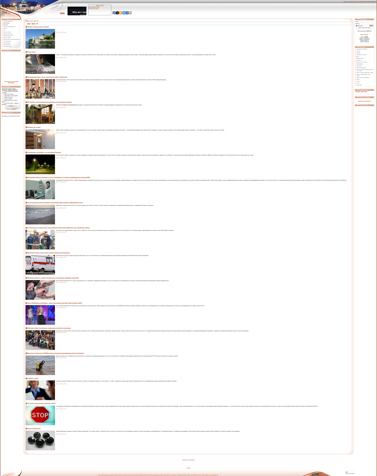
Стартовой (350, 1)
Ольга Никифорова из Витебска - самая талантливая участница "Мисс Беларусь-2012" (54, 303)
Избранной (355, 1)
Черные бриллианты (34, 428)
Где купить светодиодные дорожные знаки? (41, 403)
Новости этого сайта (361, 62)
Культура (358, 60)
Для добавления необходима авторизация (11, 82)
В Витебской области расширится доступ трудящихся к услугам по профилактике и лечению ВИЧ (58, 177)
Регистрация (367, 27)
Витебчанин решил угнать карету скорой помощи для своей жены (48, 252)
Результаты (7, 107)
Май (35, 20)
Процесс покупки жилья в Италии (38, 26)
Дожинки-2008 (359, 58)
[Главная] (3, 5)
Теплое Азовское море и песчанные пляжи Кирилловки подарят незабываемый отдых (55, 202)
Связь (358, 79)
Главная (27, 20)
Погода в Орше (100, 5)
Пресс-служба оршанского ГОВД (364, 72)
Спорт (358, 83)
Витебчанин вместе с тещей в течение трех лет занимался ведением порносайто (53, 278)
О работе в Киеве (32, 378)
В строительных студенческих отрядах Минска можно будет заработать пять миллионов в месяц (58, 227)
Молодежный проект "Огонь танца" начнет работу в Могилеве (47, 77)
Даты (357, 56)
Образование (359, 64)
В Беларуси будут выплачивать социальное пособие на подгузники (49, 328)
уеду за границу (8, 98)
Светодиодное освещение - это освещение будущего (44, 152)
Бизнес (358, 50)
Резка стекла (31, 52)
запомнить (360, 25)
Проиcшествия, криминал (362, 77)
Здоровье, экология (361, 54)
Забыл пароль (361, 27)
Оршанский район (361, 67)
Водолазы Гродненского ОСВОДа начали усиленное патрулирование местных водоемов (55, 353)
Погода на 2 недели (93, 8)
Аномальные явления (361, 49)
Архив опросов (14, 107)
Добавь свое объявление (364, 101)
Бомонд (358, 52)
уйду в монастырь (8, 94)
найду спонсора (8, 97)
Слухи (358, 81)
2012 (31, 20)
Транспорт (359, 85)
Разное (188, 468)
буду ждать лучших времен (11, 95)
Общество (359, 65)
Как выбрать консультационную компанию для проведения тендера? (49, 102)
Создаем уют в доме (33, 127)
